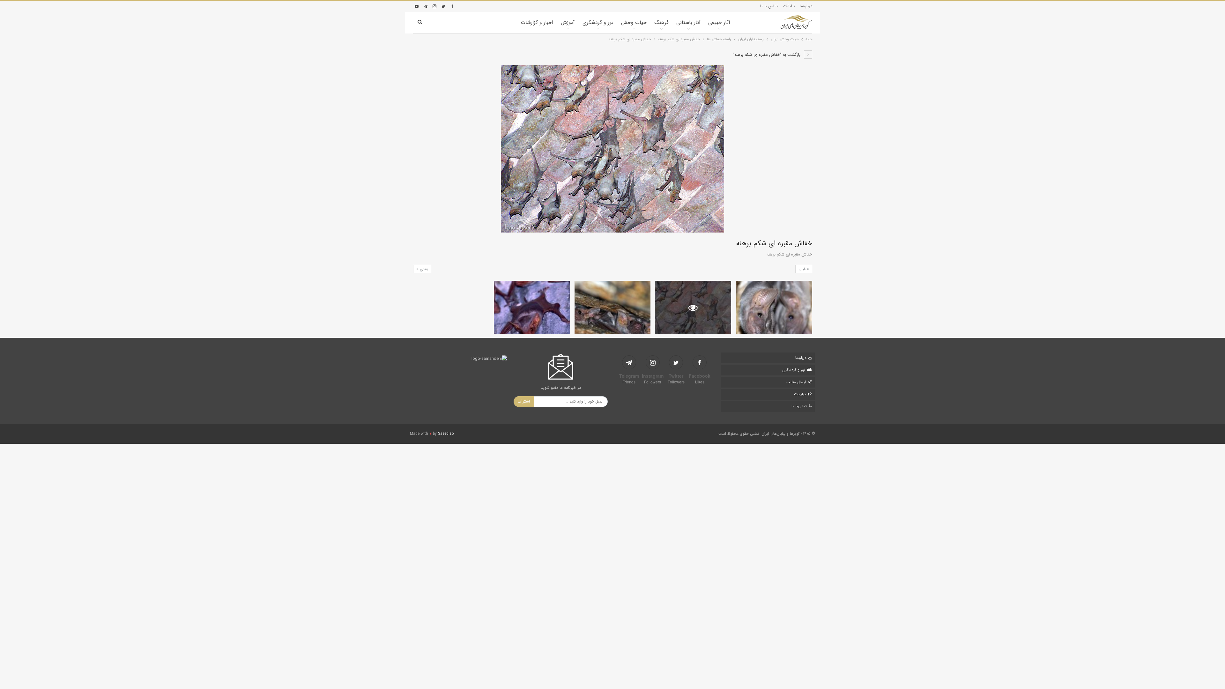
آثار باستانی (688, 22)
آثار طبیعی (719, 22)
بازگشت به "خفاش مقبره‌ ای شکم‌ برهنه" (767, 54)
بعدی (423, 269)
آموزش (568, 22)
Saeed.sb (446, 434)
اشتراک (524, 401)
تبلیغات (789, 6)
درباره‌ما (806, 6)
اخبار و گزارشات (537, 22)
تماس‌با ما (799, 406)
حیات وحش (634, 22)
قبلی (802, 269)
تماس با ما (769, 6)
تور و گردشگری (598, 22)
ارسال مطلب (796, 382)
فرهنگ (661, 22)
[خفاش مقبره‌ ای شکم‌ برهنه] (774, 307)
